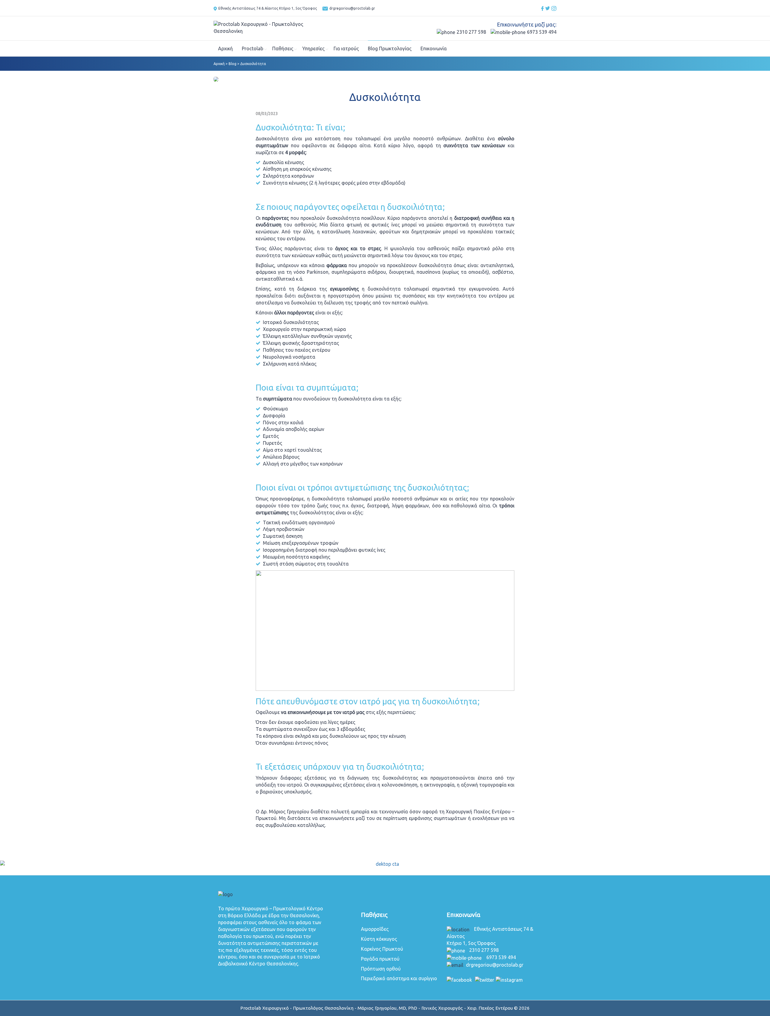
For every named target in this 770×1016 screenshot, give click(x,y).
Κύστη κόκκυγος (379, 939)
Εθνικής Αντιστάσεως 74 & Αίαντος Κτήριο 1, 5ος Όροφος (268, 8)
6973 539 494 (541, 32)
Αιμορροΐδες (375, 929)
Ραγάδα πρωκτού (380, 958)
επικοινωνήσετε (336, 818)
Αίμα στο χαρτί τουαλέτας (292, 450)
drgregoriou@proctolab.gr (352, 8)
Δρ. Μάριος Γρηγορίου (285, 811)
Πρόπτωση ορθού (381, 968)
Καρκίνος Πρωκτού (382, 949)
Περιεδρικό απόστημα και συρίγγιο (399, 978)
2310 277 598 (471, 32)
